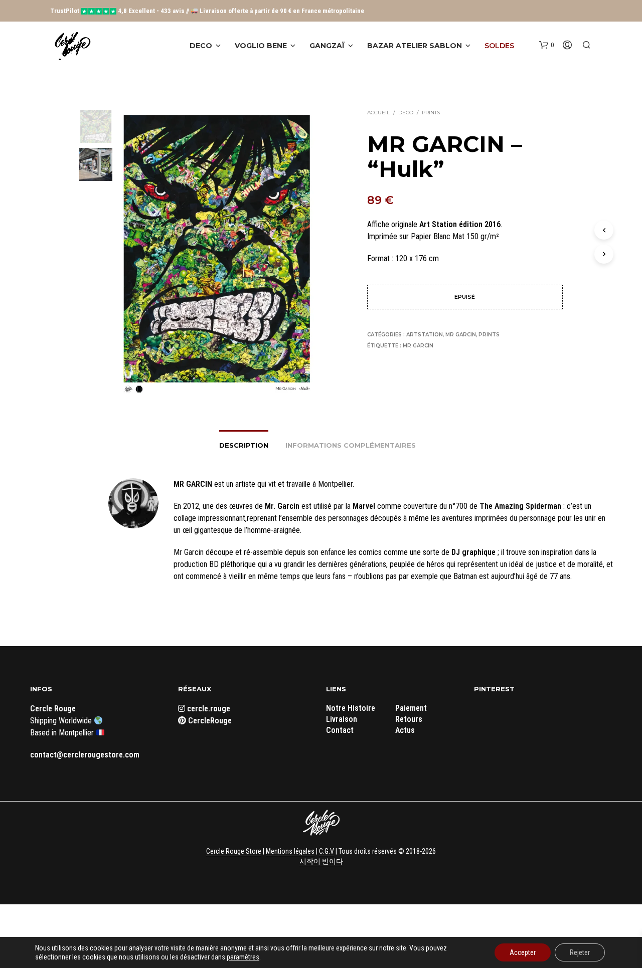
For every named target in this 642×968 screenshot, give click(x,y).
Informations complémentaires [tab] (350, 445)
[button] (546, 45)
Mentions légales (290, 851)
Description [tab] (243, 445)
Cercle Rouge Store (233, 851)
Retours (408, 719)
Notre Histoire (350, 708)
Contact (340, 730)
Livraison (341, 719)
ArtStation (424, 334)
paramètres (243, 957)
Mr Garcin (460, 334)
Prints (431, 112)
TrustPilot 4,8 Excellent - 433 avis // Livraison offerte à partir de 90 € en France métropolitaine (207, 11)
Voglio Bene (261, 45)
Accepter (523, 952)
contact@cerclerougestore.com (84, 754)
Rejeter (580, 952)
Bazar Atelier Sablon (414, 45)
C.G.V (326, 851)
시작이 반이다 (321, 861)
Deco (201, 45)
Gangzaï (327, 45)
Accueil (378, 112)
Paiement (411, 708)
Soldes (499, 45)
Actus (405, 730)
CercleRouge (209, 720)
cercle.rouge (207, 708)
